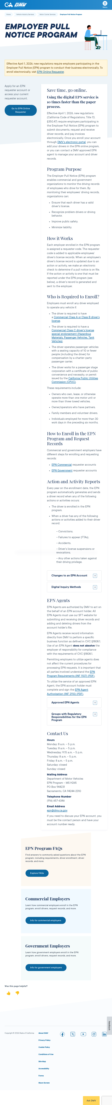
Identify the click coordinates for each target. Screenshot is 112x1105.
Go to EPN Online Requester (21, 110)
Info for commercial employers (45, 920)
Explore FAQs (37, 873)
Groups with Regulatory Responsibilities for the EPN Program (68, 717)
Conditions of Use (45, 1054)
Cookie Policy (44, 1047)
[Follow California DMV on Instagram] (94, 1034)
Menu (105, 7)
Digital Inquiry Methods (66, 587)
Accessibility (43, 1069)
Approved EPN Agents (65, 702)
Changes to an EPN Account (69, 575)
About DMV (43, 1033)
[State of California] (9, 4)
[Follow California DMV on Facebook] (62, 1034)
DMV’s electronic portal (71, 142)
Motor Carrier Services (48, 14)
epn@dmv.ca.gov (57, 810)
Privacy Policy (44, 1040)
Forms (41, 1076)
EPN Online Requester (50, 71)
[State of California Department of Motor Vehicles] (20, 4)
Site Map (42, 1061)
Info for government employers (46, 967)
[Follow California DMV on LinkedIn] (104, 1034)
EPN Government (62, 470)
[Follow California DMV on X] (73, 1034)
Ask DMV (91, 1100)
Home (8, 14)
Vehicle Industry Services (25, 14)
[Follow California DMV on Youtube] (83, 1034)
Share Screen (44, 1083)
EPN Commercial (62, 464)
